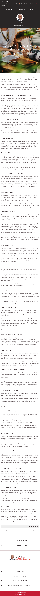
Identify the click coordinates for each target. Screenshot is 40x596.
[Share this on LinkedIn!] (33, 526)
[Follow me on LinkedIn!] (36, 3)
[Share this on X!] (31, 526)
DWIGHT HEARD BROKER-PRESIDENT (20, 9)
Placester (23, 594)
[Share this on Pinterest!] (35, 526)
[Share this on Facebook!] (29, 526)
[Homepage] (20, 17)
